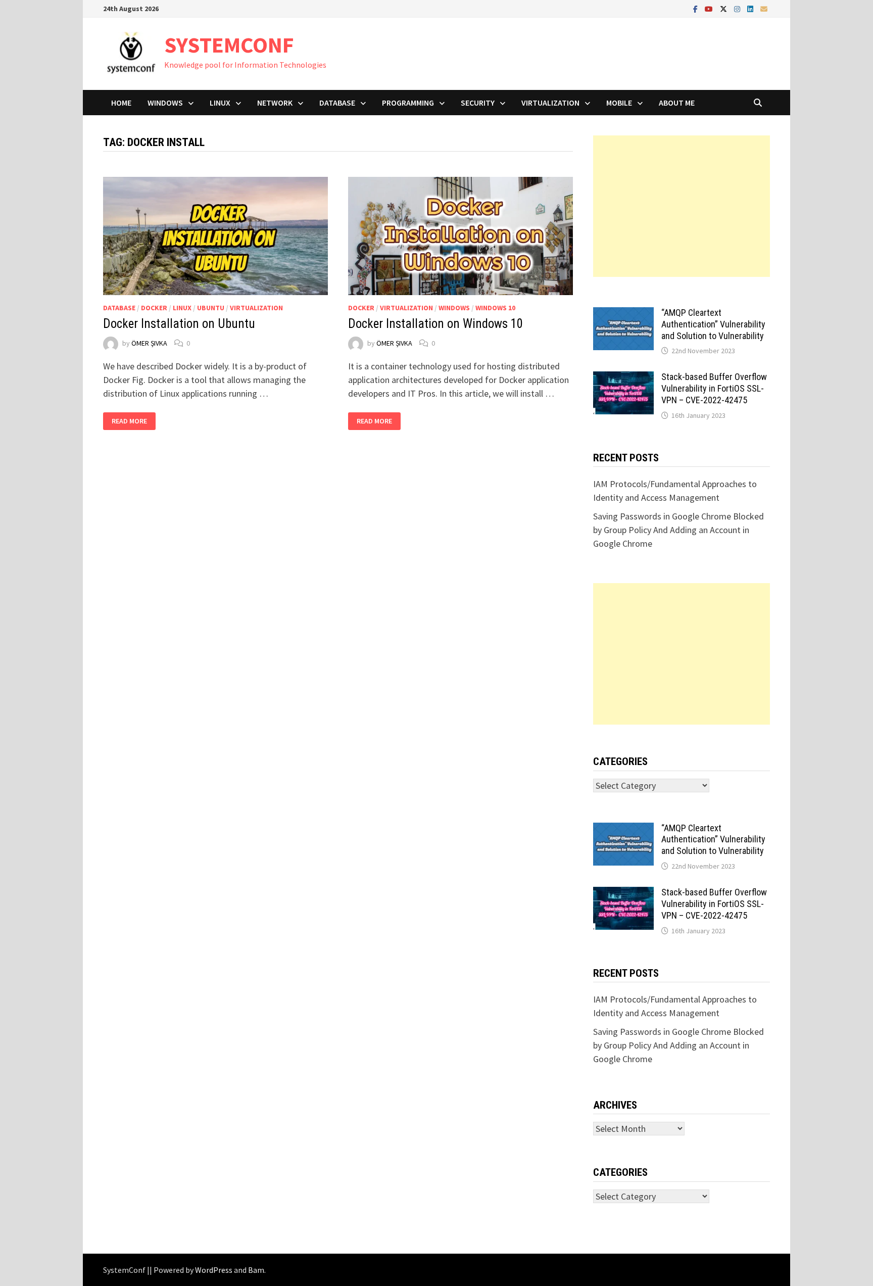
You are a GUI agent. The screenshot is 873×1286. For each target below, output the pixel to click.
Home (121, 103)
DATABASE (337, 103)
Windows (165, 103)
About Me (677, 103)
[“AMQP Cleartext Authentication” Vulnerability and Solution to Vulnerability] (623, 314)
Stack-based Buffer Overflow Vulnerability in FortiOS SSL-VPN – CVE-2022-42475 (714, 388)
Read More (133, 421)
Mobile (619, 103)
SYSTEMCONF (229, 45)
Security (478, 103)
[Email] (764, 8)
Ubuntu (210, 307)
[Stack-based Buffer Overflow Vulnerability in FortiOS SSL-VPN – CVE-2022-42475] (623, 378)
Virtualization (550, 103)
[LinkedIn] (751, 8)
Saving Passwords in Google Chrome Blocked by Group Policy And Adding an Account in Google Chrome (678, 529)
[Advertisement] (681, 206)
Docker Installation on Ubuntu (179, 323)
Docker (154, 307)
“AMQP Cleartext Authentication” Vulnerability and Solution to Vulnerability (713, 324)
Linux (220, 103)
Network (275, 103)
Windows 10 (495, 307)
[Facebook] (696, 8)
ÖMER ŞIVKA (149, 343)
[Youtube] (709, 8)
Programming (408, 103)
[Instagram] (738, 8)
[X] (724, 8)
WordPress (213, 1270)
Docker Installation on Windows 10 (435, 323)
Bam (256, 1270)
